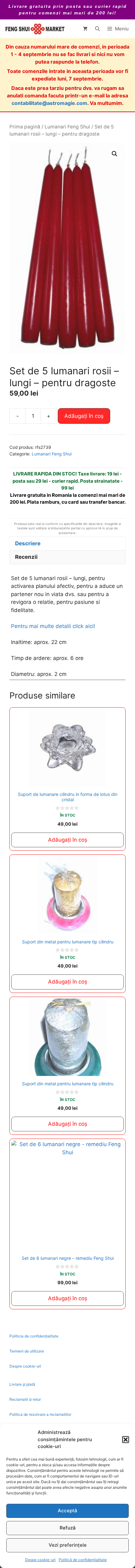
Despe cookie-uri (40, 1559)
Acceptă (67, 1510)
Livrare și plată (22, 1384)
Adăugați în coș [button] (67, 840)
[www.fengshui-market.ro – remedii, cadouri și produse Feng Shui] (34, 28)
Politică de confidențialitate (83, 1559)
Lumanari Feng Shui (67, 127)
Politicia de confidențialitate (33, 1336)
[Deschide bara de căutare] (97, 28)
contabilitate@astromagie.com (49, 103)
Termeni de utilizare (26, 1351)
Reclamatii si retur (25, 1399)
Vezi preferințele (68, 1545)
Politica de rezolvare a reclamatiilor (40, 1414)
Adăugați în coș (84, 416)
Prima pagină (24, 127)
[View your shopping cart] (85, 28)
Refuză (68, 1528)
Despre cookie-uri (25, 1366)
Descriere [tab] (27, 543)
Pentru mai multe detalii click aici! (53, 626)
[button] (125, 1439)
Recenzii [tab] (26, 557)
